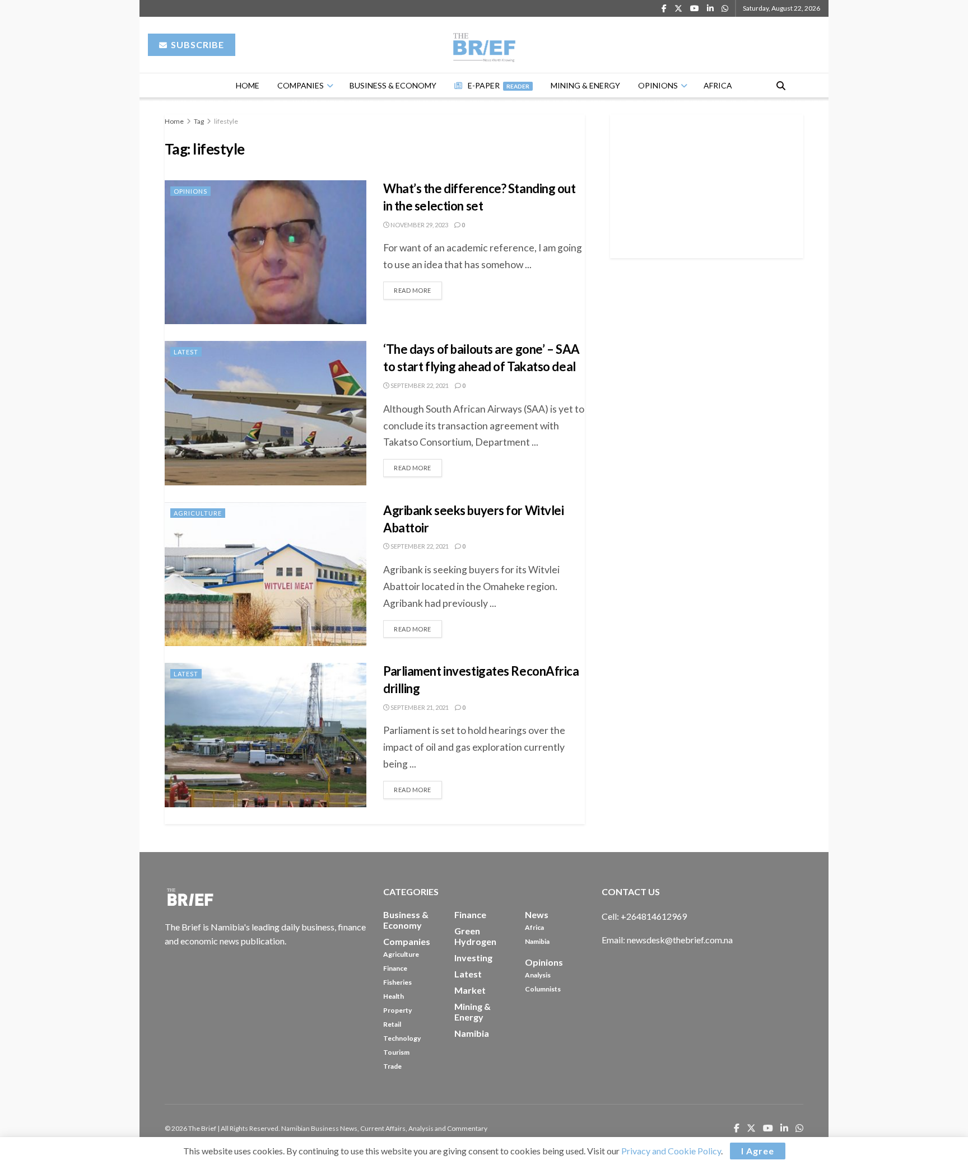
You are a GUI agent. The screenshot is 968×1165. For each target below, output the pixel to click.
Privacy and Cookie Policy (671, 1150)
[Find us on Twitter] (678, 8)
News (536, 914)
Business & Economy (393, 85)
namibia (471, 1033)
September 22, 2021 (419, 385)
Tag (199, 121)
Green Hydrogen (475, 936)
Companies (300, 85)
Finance (395, 968)
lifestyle (226, 121)
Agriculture (198, 513)
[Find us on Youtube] (694, 8)
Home (247, 85)
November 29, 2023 (418, 224)
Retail (392, 1024)
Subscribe (196, 44)
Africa (718, 85)
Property (397, 1010)
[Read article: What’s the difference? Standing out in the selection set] (265, 252)
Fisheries (397, 982)
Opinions (658, 85)
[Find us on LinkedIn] (710, 8)
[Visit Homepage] (484, 45)
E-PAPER (498, 85)
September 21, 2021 (419, 707)
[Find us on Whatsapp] (725, 8)
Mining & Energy (585, 85)
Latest (186, 351)
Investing (473, 957)
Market (470, 990)
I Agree (757, 1150)
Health (393, 996)
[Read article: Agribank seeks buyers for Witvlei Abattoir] (265, 574)
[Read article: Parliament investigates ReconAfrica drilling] (265, 735)
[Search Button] (780, 85)
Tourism (396, 1052)
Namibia (537, 941)
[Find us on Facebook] (664, 8)
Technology (402, 1038)
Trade (392, 1066)
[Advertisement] (707, 184)
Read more (418, 288)
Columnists (543, 989)
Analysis (538, 975)
